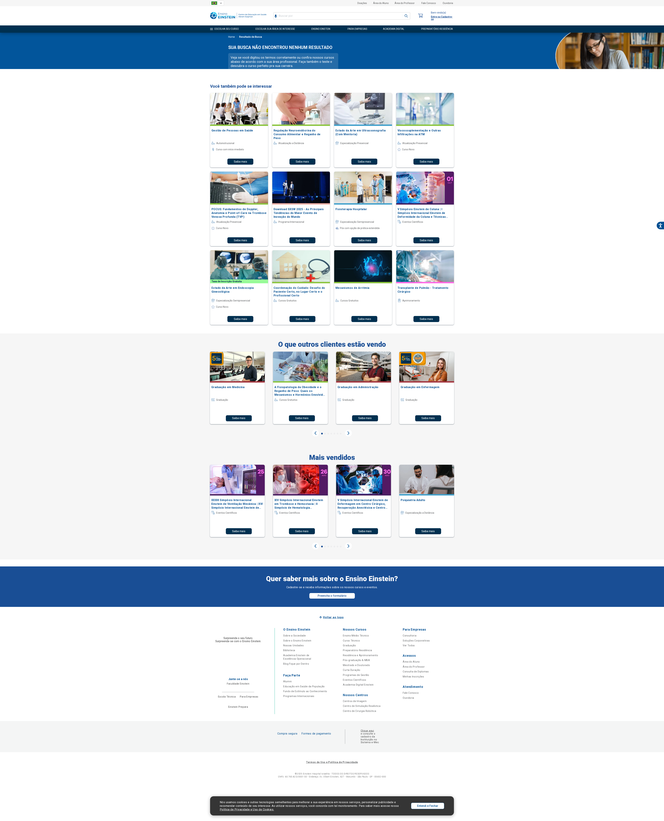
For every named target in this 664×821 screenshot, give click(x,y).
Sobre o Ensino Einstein (297, 640)
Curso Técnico (351, 640)
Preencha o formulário (332, 595)
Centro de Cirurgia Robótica (359, 711)
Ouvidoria (448, 3)
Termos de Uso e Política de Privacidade (332, 762)
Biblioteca (289, 650)
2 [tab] (325, 433)
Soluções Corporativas (416, 640)
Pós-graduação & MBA (356, 660)
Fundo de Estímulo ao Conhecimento (305, 691)
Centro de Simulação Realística (361, 706)
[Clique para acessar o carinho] (420, 15)
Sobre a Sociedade (294, 635)
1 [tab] (322, 433)
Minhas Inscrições (413, 676)
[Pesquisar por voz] (276, 15)
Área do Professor (405, 3)
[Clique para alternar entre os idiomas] (217, 3)
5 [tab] (334, 433)
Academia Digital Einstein (358, 684)
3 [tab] (328, 433)
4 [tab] (331, 433)
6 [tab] (337, 433)
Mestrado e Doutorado (356, 665)
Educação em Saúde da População (304, 686)
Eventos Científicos (354, 679)
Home (231, 36)
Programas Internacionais (298, 696)
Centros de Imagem (355, 701)
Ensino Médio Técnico (356, 635)
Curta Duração (351, 670)
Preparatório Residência (357, 650)
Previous (315, 433)
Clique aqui (367, 730)
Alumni (287, 681)
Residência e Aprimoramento (360, 655)
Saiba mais (240, 161)
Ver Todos (409, 645)
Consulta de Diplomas (416, 671)
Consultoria (410, 635)
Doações (362, 3)
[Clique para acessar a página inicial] (238, 19)
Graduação (349, 645)
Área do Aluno (381, 3)
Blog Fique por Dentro (296, 663)
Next (348, 433)
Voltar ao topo (333, 617)
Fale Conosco (428, 3)
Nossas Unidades (293, 645)
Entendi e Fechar (427, 806)
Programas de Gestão (356, 675)
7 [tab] (341, 433)
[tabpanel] (237, 388)
